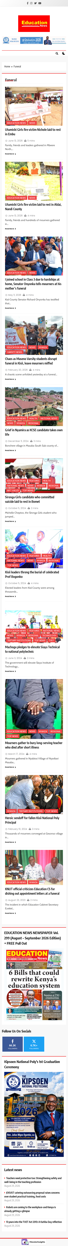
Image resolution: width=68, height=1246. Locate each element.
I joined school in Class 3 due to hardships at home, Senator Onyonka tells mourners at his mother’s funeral (33, 283)
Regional (33, 423)
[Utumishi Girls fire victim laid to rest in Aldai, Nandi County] (34, 181)
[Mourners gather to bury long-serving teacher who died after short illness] (34, 709)
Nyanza (43, 347)
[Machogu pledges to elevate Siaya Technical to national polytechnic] (34, 623)
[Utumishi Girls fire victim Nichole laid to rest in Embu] (34, 106)
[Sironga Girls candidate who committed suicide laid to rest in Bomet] (34, 475)
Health (33, 418)
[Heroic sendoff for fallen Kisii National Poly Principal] (34, 794)
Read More (9, 154)
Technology (49, 635)
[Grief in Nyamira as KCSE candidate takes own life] (34, 406)
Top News (28, 490)
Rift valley (13, 490)
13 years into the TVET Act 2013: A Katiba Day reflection (34, 1221)
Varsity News (14, 352)
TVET (51, 640)
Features (34, 480)
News (32, 123)
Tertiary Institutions (19, 640)
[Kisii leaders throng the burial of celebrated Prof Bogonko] (34, 548)
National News (49, 418)
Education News (16, 123)
